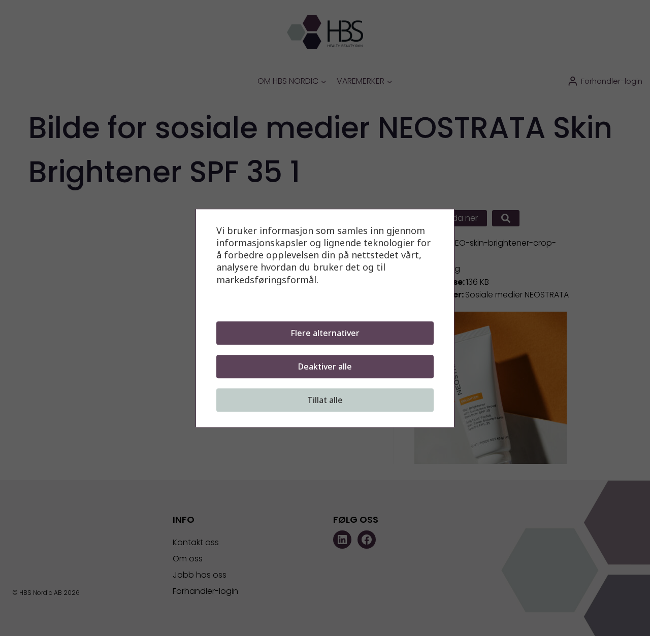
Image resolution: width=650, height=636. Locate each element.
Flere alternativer (325, 333)
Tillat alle (325, 400)
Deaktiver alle (325, 366)
